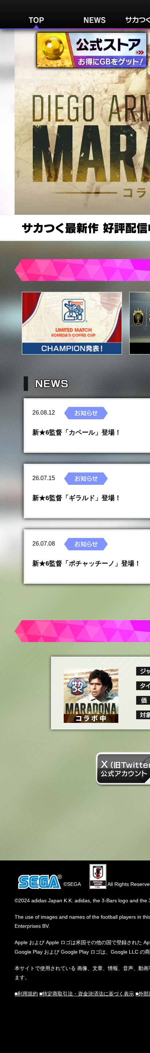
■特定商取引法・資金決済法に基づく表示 (86, 994)
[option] (72, 323)
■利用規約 (26, 994)
